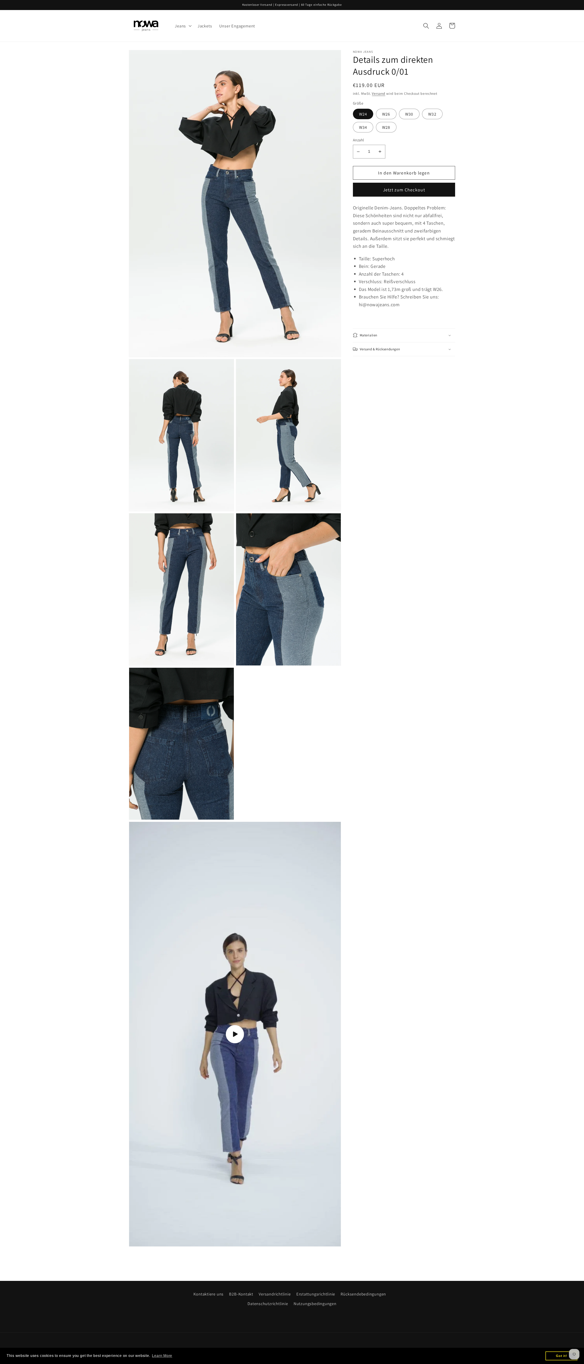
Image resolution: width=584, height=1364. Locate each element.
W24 (363, 114)
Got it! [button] (561, 1356)
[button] (182, 26)
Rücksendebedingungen (363, 1294)
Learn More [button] (162, 1356)
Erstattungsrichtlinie (315, 1294)
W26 (386, 114)
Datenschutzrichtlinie (268, 1303)
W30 (409, 114)
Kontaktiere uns (208, 1294)
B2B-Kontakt (241, 1294)
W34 (363, 127)
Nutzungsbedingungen (315, 1303)
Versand (378, 93)
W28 (386, 127)
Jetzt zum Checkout (404, 190)
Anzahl (358, 139)
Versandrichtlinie (275, 1294)
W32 (432, 114)
